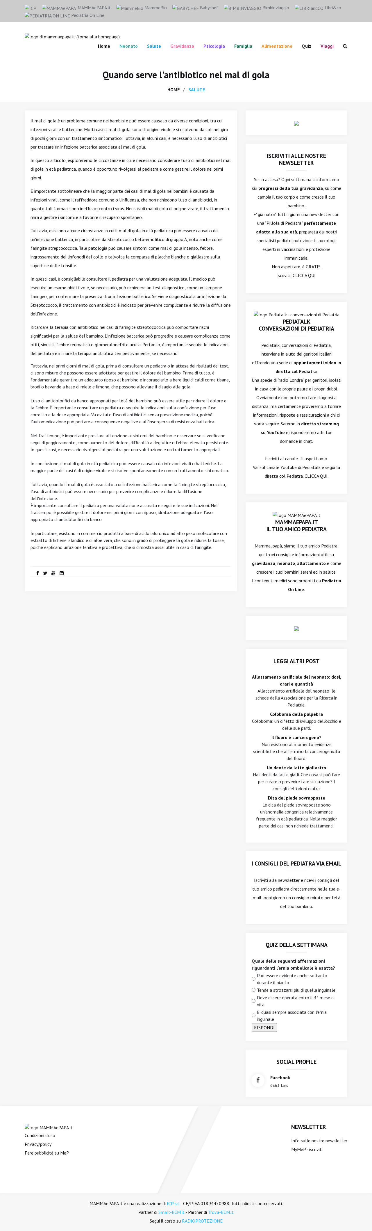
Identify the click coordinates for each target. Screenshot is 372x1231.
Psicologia (214, 46)
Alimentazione (277, 46)
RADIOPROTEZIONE (202, 1221)
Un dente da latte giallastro (296, 767)
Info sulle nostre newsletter (319, 1140)
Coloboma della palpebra (296, 714)
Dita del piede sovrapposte (296, 798)
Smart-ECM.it (171, 1212)
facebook (280, 1077)
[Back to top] (358, 1217)
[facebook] (37, 573)
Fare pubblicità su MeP (47, 1153)
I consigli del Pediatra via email (296, 863)
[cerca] (342, 46)
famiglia (243, 46)
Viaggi (327, 46)
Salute (154, 46)
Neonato (128, 46)
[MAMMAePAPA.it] (49, 1127)
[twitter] (45, 573)
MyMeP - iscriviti (307, 1149)
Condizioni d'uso (40, 1135)
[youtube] (53, 573)
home (173, 89)
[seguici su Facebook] (257, 1080)
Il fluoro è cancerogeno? (296, 737)
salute (196, 89)
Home (104, 46)
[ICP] (30, 7)
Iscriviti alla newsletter (277, 880)
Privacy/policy (38, 1144)
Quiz (306, 46)
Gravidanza (182, 46)
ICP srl (173, 1203)
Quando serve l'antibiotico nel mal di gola (186, 75)
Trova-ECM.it (221, 1212)
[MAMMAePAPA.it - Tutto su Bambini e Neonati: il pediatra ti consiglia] (72, 36)
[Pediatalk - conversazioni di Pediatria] (296, 314)
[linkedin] (62, 573)
